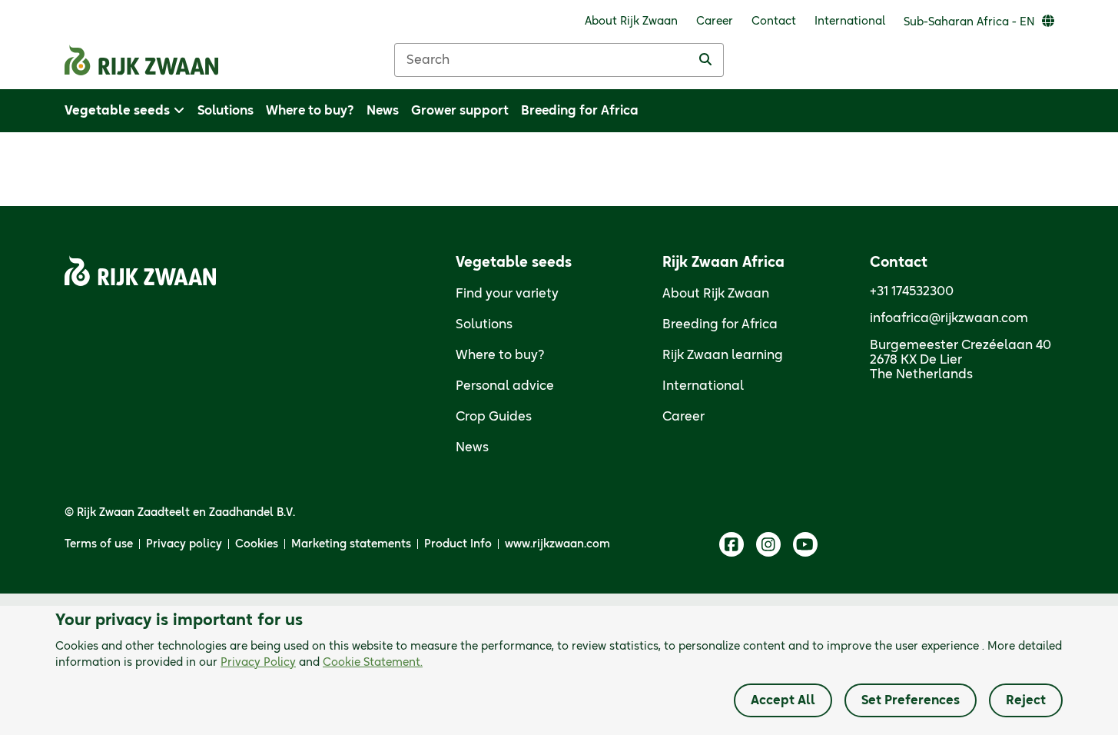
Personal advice (505, 386)
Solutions (484, 324)
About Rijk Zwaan (715, 294)
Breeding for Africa (720, 324)
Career (683, 417)
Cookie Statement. (373, 662)
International (703, 386)
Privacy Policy (258, 662)
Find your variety (507, 294)
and (322, 662)
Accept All (783, 700)
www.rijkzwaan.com (557, 544)
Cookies (256, 544)
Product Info (458, 544)
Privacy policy (184, 544)
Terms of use (99, 544)
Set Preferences (910, 700)
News (472, 447)
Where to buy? (500, 355)
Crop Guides (494, 417)
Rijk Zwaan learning (722, 355)
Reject (1026, 700)
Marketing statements (351, 544)
